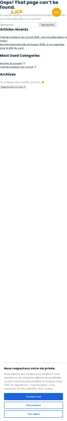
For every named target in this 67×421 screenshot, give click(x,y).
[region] (33, 392)
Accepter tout (33, 396)
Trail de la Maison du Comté (16, 67)
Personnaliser (33, 405)
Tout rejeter (33, 414)
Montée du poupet (11, 63)
